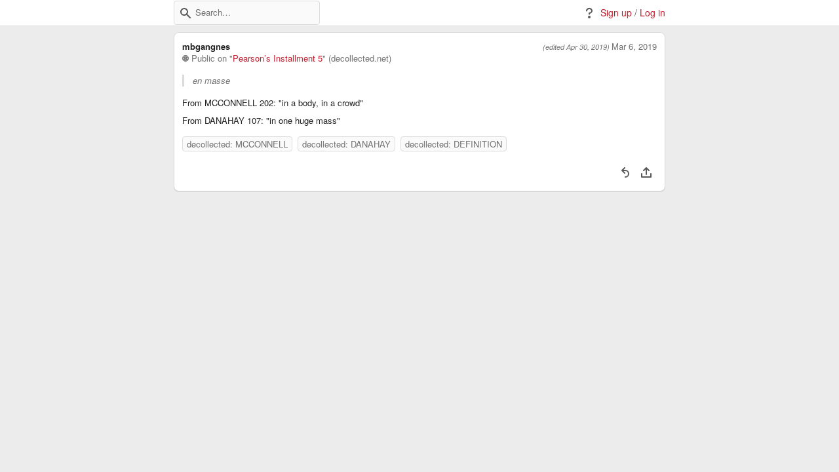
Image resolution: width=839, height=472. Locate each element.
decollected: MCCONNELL (237, 144)
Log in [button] (652, 13)
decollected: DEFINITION (453, 144)
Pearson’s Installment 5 (277, 58)
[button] (185, 13)
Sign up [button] (616, 13)
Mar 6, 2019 (634, 46)
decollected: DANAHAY (346, 144)
